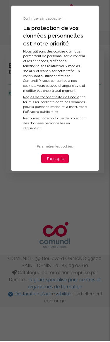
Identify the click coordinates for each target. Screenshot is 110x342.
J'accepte (55, 158)
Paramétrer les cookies (55, 146)
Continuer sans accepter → (44, 18)
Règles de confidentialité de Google (51, 97)
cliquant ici (31, 128)
